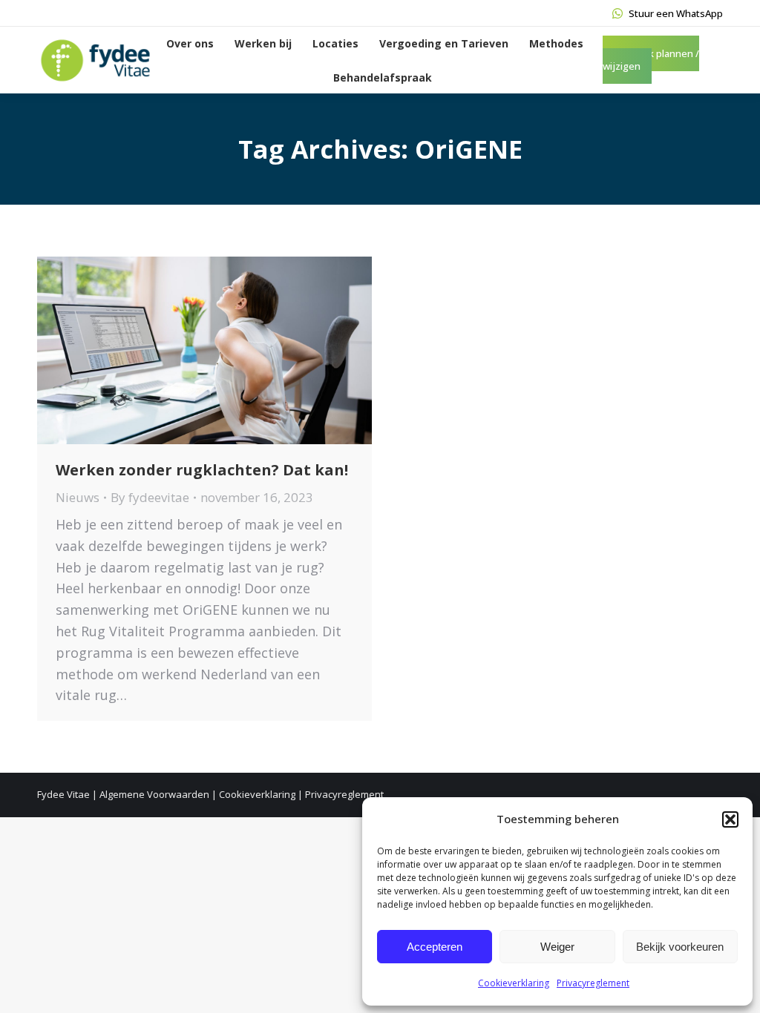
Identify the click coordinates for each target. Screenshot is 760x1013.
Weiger (557, 946)
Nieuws (77, 497)
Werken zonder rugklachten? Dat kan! (202, 470)
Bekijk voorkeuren (680, 946)
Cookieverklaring (513, 983)
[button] (730, 819)
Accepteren (434, 946)
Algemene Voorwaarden (154, 794)
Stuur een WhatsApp (676, 13)
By (150, 497)
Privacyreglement (593, 983)
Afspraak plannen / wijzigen (651, 60)
